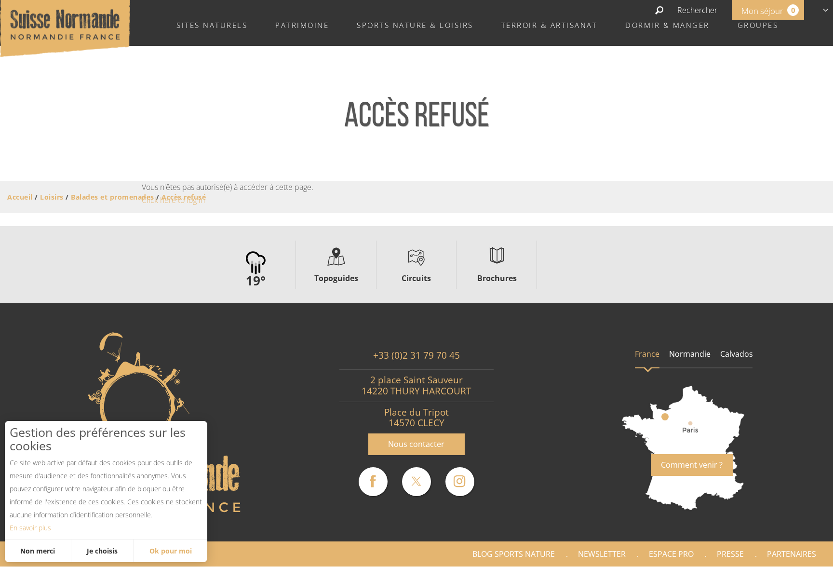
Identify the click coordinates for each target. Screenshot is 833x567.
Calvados (736, 354)
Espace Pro (671, 554)
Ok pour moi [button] (170, 550)
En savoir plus (30, 527)
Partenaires (791, 554)
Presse (730, 554)
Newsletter (602, 554)
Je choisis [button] (102, 550)
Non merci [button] (37, 550)
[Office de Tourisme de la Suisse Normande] (65, 27)
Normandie (690, 354)
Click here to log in (173, 200)
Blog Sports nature (513, 554)
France (647, 354)
